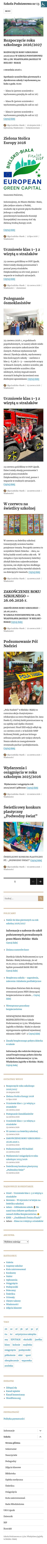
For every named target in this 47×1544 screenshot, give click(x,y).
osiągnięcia (10, 1350)
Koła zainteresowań (16, 1269)
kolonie (16, 1344)
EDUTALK (16, 1339)
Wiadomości (18, 128)
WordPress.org (13, 1398)
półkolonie (10, 1355)
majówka (27, 1344)
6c (11, 1334)
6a (6, 1334)
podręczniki (24, 1350)
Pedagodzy (10, 1461)
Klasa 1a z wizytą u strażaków (28, 1221)
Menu (8, 11)
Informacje (9, 1430)
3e (32, 1329)
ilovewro (10, 1200)
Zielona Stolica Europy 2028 (17, 140)
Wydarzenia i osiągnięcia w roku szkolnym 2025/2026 (22, 772)
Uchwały (10, 1297)
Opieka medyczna (14, 1479)
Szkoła (7, 1436)
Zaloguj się (11, 1387)
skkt (20, 1355)
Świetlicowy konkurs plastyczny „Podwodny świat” (22, 811)
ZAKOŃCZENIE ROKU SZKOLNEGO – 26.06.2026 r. (22, 596)
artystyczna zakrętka (25, 1334)
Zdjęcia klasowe (14, 1308)
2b (6, 1329)
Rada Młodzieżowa (14, 1504)
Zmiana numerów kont (17, 949)
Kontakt (8, 1528)
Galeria (9, 1262)
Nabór (9, 1276)
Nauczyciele (11, 1455)
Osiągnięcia (12, 1283)
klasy (7, 1344)
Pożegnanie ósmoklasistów (17, 300)
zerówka (9, 1365)
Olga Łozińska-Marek (15, 125)
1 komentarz (21, 288)
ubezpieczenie (12, 1360)
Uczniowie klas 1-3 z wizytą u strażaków (22, 251)
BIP (5, 1522)
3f (37, 1329)
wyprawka (27, 1360)
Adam (9, 1207)
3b (21, 1329)
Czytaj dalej (9, 119)
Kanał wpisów (13, 1391)
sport (28, 1355)
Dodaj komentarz (33, 128)
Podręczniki (12, 1287)
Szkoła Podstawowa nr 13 (21, 4)
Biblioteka (10, 1473)
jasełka (38, 1339)
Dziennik (8, 1516)
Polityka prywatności (14, 1418)
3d (26, 1329)
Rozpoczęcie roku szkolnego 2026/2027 (23, 42)
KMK (8, 1217)
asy (6, 1339)
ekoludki (27, 1339)
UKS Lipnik (9, 1510)
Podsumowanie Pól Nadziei (21, 643)
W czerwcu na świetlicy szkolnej (19, 506)
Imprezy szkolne (14, 1266)
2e (11, 1329)
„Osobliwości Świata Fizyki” (27, 1217)
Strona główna (12, 1443)
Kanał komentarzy (15, 1394)
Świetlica (10, 1294)
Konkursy (11, 1273)
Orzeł (9, 1193)
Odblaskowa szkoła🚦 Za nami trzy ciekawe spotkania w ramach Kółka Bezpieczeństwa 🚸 (22, 1210)
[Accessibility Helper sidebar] (44, 4)
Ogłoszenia (8, 128)
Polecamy (11, 1290)
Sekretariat (11, 1449)
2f (16, 1329)
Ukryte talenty (13, 1301)
